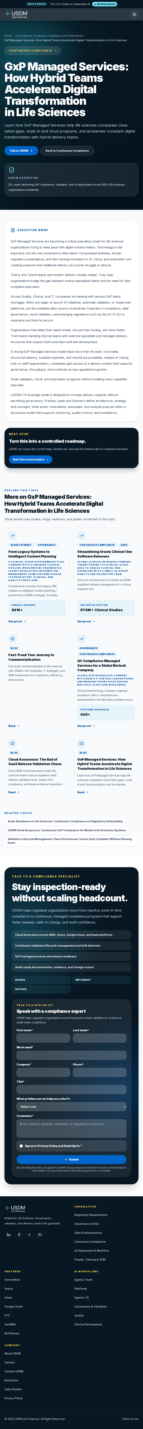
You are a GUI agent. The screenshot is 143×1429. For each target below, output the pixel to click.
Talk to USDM (19, 150)
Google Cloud (13, 1306)
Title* (21, 1081)
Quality (79, 1315)
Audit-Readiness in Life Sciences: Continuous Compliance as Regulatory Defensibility (65, 821)
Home (8, 35)
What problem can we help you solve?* (43, 1098)
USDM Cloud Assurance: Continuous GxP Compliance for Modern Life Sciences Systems (67, 830)
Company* (24, 1064)
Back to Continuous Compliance (67, 150)
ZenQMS (10, 1324)
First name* (25, 1030)
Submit (74, 1159)
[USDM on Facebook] (19, 1235)
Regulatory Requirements (90, 1214)
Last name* (81, 1030)
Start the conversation (29, 459)
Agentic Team (83, 1279)
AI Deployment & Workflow (91, 1250)
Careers (9, 1362)
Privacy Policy (74, 1167)
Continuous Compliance (31, 50)
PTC (7, 1315)
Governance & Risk (86, 1223)
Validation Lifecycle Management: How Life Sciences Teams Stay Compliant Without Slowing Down (70, 840)
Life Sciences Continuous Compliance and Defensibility (49, 35)
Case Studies (13, 1389)
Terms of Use (130, 1418)
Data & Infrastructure (88, 1232)
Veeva (8, 1288)
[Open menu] (134, 14)
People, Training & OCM (90, 1259)
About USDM (12, 1353)
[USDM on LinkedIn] (8, 1235)
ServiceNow (12, 1279)
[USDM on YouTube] (40, 1235)
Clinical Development (88, 1324)
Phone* (78, 1064)
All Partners (11, 1333)
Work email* (25, 1047)
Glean (8, 1297)
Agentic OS (81, 1297)
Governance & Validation (90, 1306)
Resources (11, 1380)
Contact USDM (13, 1371)
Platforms (80, 1288)
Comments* (25, 1115)
